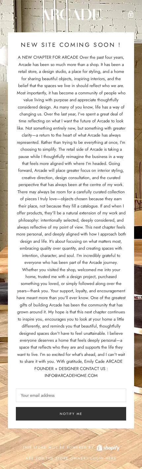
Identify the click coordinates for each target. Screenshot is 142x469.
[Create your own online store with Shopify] (108, 447)
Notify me (71, 413)
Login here (103, 458)
